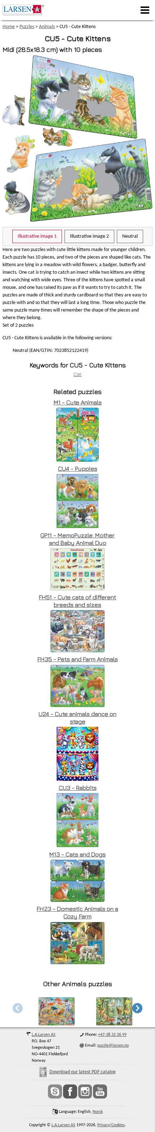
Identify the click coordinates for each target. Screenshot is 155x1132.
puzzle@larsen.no (113, 1045)
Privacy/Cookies (111, 1125)
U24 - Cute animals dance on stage (77, 717)
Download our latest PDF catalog (82, 1072)
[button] (137, 1008)
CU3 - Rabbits (78, 787)
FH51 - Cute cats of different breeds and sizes (77, 601)
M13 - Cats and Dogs (77, 854)
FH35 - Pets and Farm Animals (77, 659)
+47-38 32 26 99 (112, 1035)
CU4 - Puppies (77, 468)
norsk (98, 1112)
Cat (77, 374)
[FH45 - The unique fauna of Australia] (57, 1023)
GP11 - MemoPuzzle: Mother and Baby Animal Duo (77, 539)
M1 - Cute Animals (78, 402)
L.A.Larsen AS (44, 1035)
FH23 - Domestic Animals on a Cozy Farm (77, 912)
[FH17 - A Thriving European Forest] (114, 1023)
